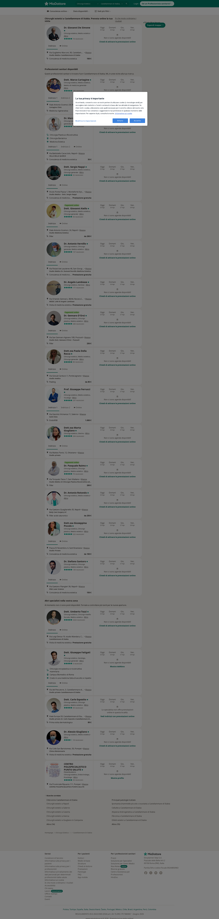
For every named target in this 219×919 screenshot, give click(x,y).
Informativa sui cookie (123, 113)
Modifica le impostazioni (86, 121)
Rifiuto (120, 121)
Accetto (137, 121)
